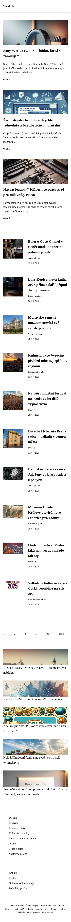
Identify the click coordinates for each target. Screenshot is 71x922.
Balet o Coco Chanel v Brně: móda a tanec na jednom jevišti (45, 247)
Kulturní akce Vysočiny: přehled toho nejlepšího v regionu (47, 360)
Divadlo (31, 448)
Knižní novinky (35, 296)
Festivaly (32, 410)
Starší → (63, 633)
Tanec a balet (34, 258)
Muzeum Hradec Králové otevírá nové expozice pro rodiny (44, 512)
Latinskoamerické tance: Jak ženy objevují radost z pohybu (47, 474)
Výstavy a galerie (36, 334)
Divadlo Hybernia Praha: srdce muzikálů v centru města (47, 436)
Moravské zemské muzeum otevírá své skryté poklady (43, 322)
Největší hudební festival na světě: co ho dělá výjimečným (47, 398)
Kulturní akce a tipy (37, 372)
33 (48, 633)
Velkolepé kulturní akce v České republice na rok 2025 (48, 588)
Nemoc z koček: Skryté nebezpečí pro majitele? (33, 699)
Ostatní (6, 79)
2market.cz (9, 6)
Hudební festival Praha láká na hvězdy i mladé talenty (46, 550)
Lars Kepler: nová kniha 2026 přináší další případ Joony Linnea (47, 284)
